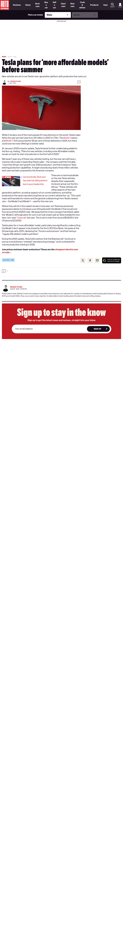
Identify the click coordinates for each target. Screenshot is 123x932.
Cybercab (21, 217)
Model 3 (67, 138)
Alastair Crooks (15, 81)
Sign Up (97, 329)
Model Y (9, 140)
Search (112, 7)
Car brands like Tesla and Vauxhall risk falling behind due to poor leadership (35, 181)
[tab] (61, 272)
